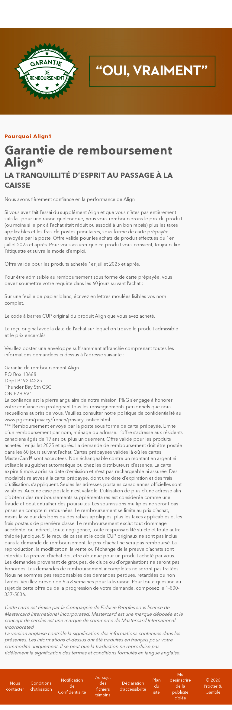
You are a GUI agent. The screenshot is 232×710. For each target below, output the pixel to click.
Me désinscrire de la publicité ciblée (180, 686)
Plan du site (157, 686)
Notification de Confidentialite (72, 686)
